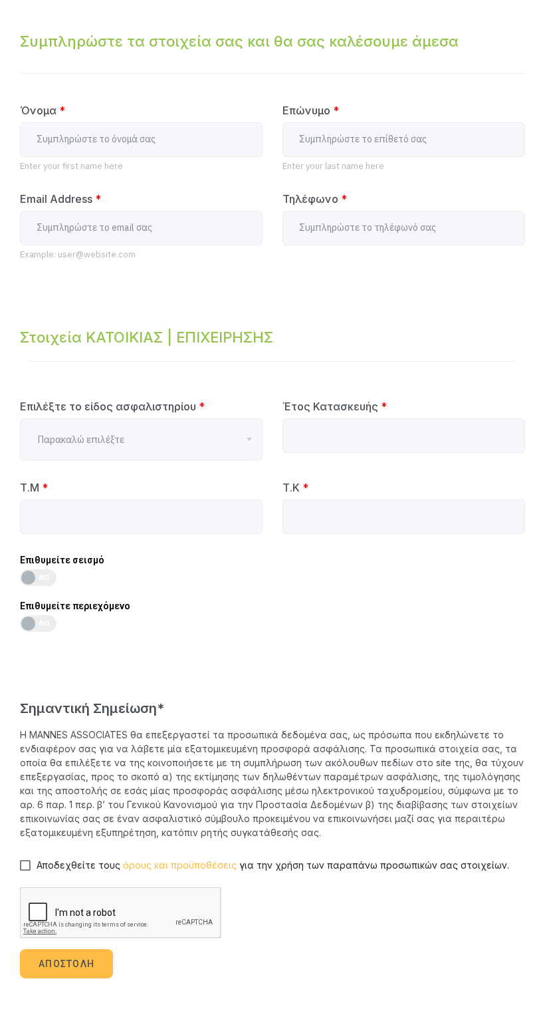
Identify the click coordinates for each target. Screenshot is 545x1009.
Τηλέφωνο (314, 199)
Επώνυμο (310, 110)
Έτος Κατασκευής (334, 406)
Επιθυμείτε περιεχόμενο (75, 606)
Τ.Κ (295, 487)
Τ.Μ (34, 487)
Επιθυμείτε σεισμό (62, 560)
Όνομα (42, 110)
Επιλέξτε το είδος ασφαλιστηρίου (112, 406)
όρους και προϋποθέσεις (180, 865)
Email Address (60, 199)
